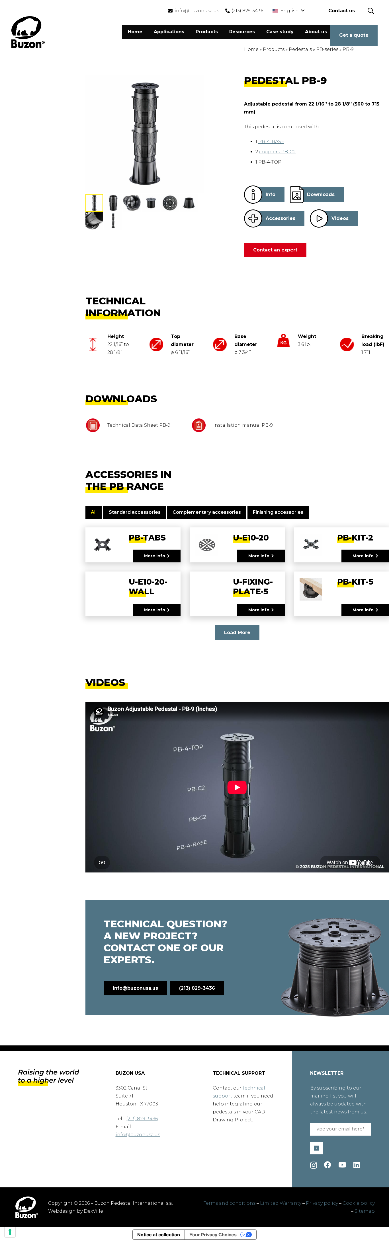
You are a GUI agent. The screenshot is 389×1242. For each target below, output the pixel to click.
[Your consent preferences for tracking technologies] (10, 1232)
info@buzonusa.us (138, 1134)
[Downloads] (297, 194)
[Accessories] (253, 218)
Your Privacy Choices (213, 1234)
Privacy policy (322, 1203)
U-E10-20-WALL (148, 586)
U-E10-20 (251, 537)
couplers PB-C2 (277, 151)
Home (251, 49)
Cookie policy (359, 1203)
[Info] (253, 194)
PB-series (327, 49)
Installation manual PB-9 (243, 425)
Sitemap (365, 1211)
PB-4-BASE (271, 141)
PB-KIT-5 (355, 582)
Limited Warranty (280, 1203)
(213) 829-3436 (142, 1118)
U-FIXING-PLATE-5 (253, 586)
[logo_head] (28, 32)
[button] (288, 10)
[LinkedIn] (356, 1164)
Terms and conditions (229, 1203)
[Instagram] (313, 1165)
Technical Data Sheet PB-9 (138, 425)
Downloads (321, 194)
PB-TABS (147, 537)
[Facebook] (327, 1164)
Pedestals (300, 49)
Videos (340, 218)
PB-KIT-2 (355, 537)
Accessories (280, 218)
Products (273, 49)
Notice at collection (158, 1234)
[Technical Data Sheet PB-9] (96, 425)
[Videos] (319, 218)
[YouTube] (342, 1164)
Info (270, 194)
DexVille (93, 1211)
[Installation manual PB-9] (202, 425)
